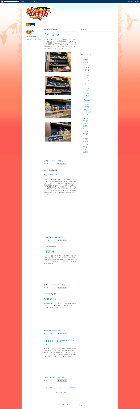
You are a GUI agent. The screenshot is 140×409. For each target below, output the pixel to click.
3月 (86, 88)
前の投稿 (73, 388)
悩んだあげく (52, 175)
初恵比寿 (49, 251)
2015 (84, 139)
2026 (84, 57)
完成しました (52, 34)
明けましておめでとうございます (87, 112)
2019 (84, 128)
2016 (84, 136)
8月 (86, 75)
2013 (84, 144)
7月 (86, 78)
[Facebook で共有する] (64, 164)
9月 (86, 72)
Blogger (81, 405)
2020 (84, 126)
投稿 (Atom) (62, 392)
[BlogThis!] (60, 164)
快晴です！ (50, 299)
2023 (84, 118)
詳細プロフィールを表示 (33, 39)
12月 (86, 65)
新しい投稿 (49, 388)
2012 (84, 147)
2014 (84, 141)
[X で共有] (62, 164)
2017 (84, 134)
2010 (84, 152)
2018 (84, 131)
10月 (86, 70)
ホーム (61, 388)
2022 (84, 121)
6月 (86, 80)
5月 (86, 83)
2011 (84, 149)
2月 (86, 91)
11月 (86, 67)
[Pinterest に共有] (66, 164)
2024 (84, 62)
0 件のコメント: (49, 163)
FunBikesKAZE (33, 36)
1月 (86, 93)
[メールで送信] (58, 164)
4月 (86, 85)
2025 (84, 60)
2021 (84, 123)
